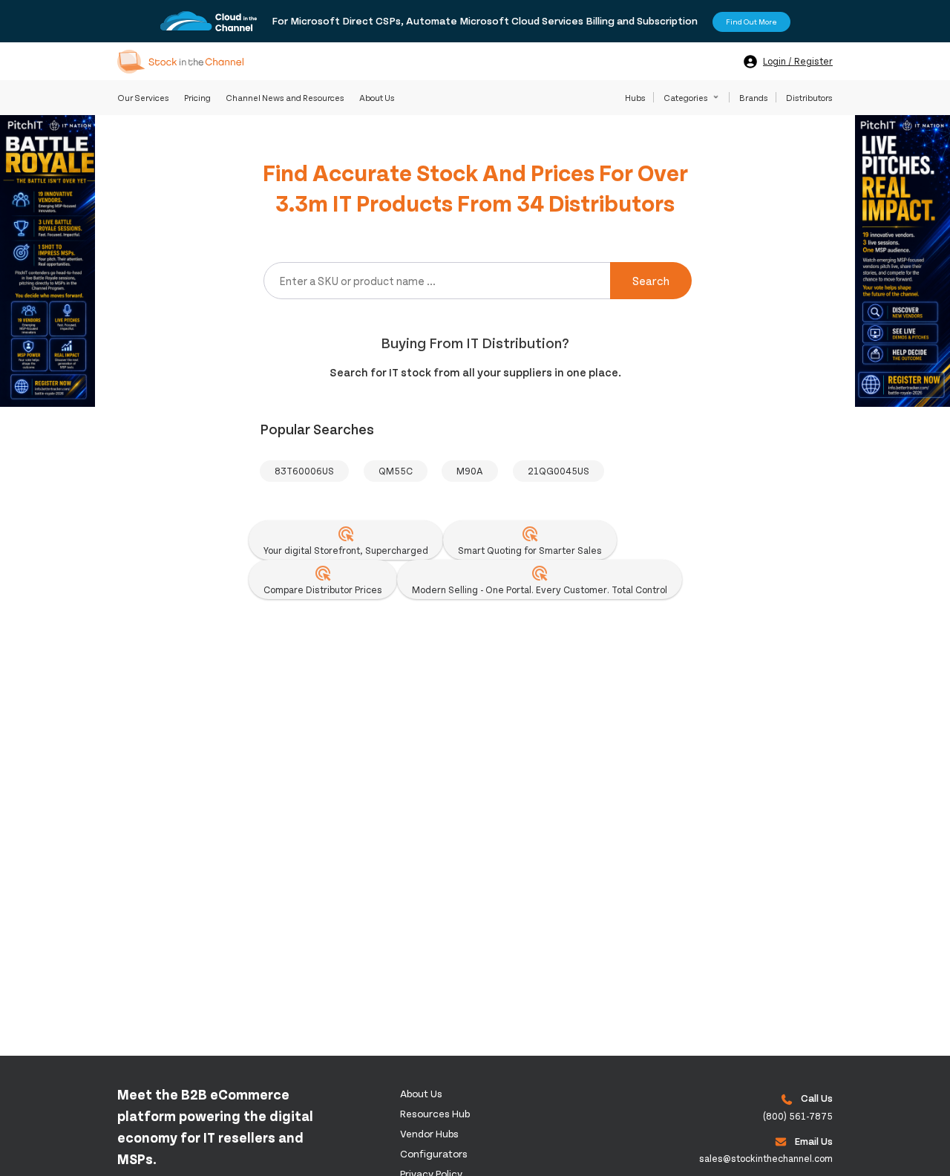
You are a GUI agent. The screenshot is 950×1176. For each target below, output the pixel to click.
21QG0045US (558, 471)
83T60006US (304, 471)
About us (421, 1093)
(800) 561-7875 (798, 1116)
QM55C (396, 471)
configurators (434, 1153)
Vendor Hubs (429, 1133)
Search (650, 280)
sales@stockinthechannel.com (766, 1158)
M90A (469, 471)
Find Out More (751, 21)
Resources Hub (435, 1113)
